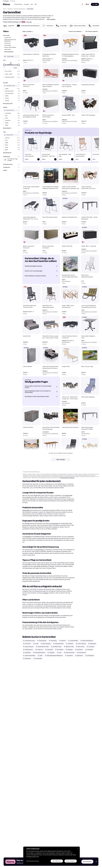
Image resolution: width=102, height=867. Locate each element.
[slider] (4, 65)
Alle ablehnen (57, 861)
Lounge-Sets (7, 37)
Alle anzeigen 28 (7, 152)
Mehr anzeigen (51, 19)
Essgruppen (55, 523)
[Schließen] (77, 848)
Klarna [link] (4, 9)
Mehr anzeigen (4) (8, 51)
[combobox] (75, 31)
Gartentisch (27, 536)
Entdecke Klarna (18, 4)
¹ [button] (46, 60)
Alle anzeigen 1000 (7, 103)
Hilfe (35, 4)
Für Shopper (6, 1)
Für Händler (12, 1)
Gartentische (7, 43)
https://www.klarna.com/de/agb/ (67, 477)
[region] (51, 856)
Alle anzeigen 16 (7, 128)
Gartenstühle (7, 49)
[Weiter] (96, 25)
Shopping (26, 4)
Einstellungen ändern (32, 861)
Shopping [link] (10, 9)
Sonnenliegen (7, 45)
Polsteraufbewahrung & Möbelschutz (10, 40)
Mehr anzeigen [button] (61, 459)
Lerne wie (29, 22)
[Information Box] (32, 31)
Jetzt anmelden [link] (87, 861)
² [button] (69, 60)
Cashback (46, 593)
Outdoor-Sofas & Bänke (10, 47)
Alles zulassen (70, 861)
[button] (87, 4)
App (32, 4)
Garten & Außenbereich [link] (19, 9)
